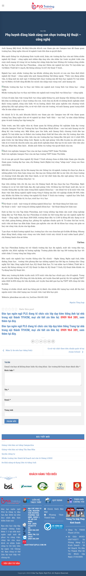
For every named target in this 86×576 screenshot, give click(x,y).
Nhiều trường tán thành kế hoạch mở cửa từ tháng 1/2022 (27, 458)
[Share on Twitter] (41, 341)
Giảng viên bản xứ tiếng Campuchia (18, 445)
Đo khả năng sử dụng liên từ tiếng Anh (19, 462)
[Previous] (5, 487)
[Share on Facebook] (37, 341)
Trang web (8, 410)
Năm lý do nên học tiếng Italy (18, 350)
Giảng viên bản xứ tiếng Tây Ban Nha (18, 449)
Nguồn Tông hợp (77, 302)
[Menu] (3, 5)
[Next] (81, 487)
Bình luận (9, 370)
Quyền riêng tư (8, 454)
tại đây (12, 321)
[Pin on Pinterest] (49, 341)
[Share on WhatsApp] (33, 341)
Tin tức (43, 31)
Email (7, 400)
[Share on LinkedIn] (53, 341)
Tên (6, 390)
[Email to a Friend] (45, 341)
